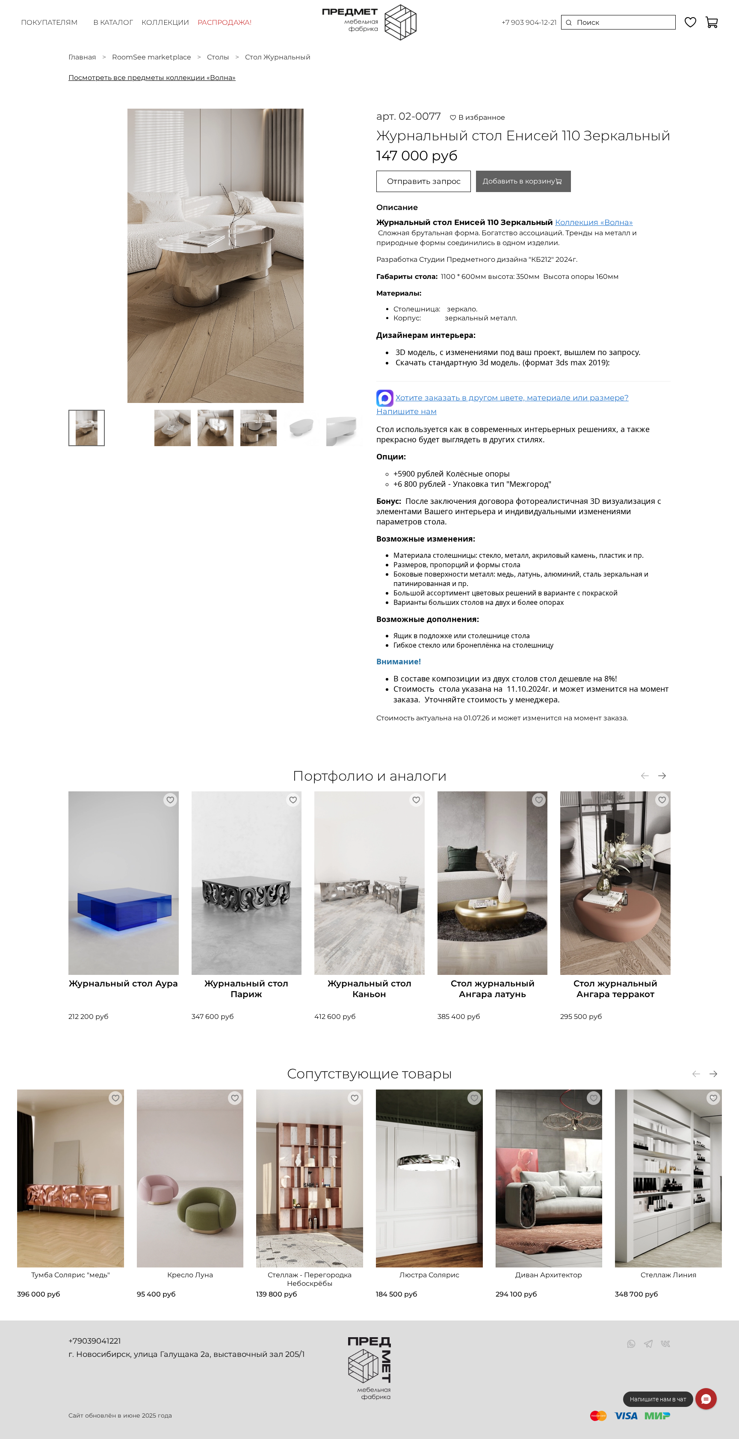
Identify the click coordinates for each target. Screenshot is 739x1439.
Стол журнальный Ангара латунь (493, 988)
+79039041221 (94, 1341)
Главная (82, 57)
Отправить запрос (424, 181)
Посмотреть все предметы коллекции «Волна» (152, 78)
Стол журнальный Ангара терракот (615, 988)
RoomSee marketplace (151, 57)
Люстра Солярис (429, 1275)
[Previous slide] (82, 256)
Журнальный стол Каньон (369, 988)
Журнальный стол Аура (123, 983)
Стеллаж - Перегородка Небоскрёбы (310, 1279)
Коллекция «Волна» (594, 222)
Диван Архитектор (548, 1275)
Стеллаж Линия (669, 1275)
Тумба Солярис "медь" (70, 1275)
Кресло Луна (190, 1275)
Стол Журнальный (277, 57)
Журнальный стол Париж (246, 988)
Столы (218, 57)
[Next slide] (349, 256)
